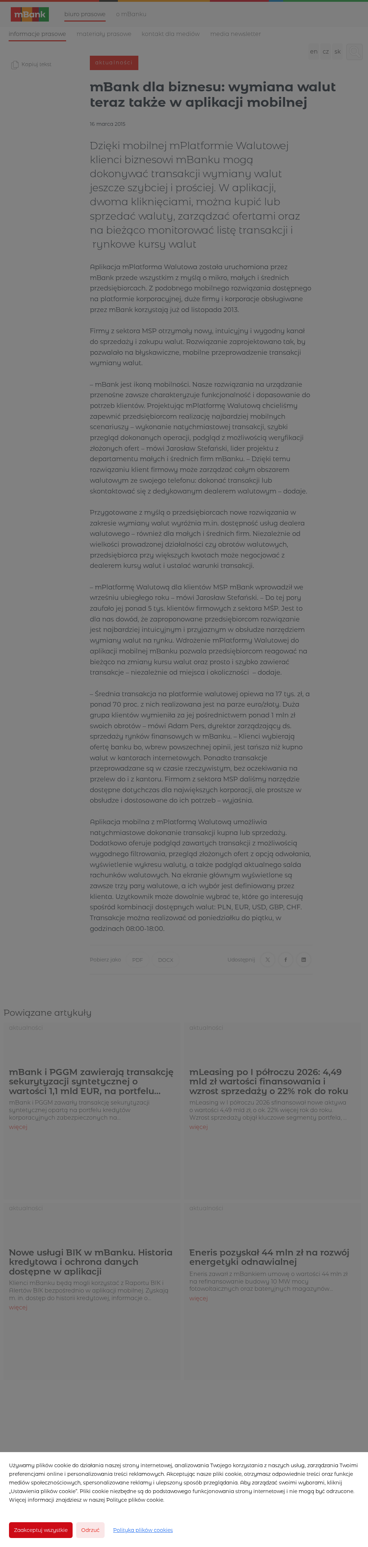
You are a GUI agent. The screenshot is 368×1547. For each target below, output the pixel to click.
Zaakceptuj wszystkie (41, 1530)
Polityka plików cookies (143, 1530)
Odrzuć (90, 1530)
